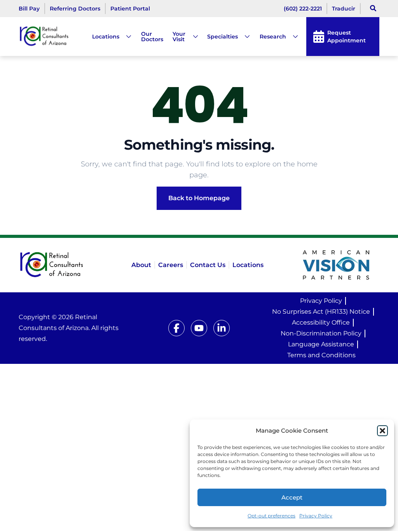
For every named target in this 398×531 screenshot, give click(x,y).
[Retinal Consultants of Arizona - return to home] (62, 265)
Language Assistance (321, 344)
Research (273, 36)
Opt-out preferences (271, 516)
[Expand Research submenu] (292, 36)
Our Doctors (152, 36)
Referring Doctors (75, 8)
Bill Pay (29, 8)
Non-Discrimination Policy (321, 333)
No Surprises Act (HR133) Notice (321, 311)
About (141, 265)
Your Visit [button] (179, 36)
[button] (382, 431)
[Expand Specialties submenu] (244, 36)
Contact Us (207, 265)
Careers (170, 265)
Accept (291, 497)
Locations (105, 36)
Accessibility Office (321, 322)
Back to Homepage (199, 198)
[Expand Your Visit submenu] (192, 36)
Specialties (222, 36)
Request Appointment (346, 36)
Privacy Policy (315, 516)
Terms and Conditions (321, 355)
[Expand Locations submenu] (125, 36)
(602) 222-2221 (303, 8)
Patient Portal (130, 8)
